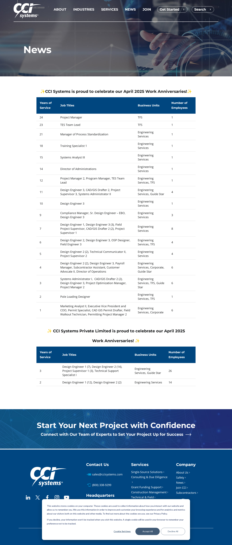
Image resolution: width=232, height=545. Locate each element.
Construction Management (149, 492)
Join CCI (181, 488)
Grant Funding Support (146, 487)
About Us (182, 472)
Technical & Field (142, 497)
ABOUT (60, 9)
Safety (180, 477)
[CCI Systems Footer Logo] (48, 468)
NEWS (130, 9)
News (180, 482)
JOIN (147, 9)
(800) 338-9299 (101, 485)
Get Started (169, 9)
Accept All (148, 531)
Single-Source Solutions (147, 472)
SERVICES (109, 9)
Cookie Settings (122, 531)
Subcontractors (186, 493)
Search (200, 9)
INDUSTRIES (83, 9)
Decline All (173, 531)
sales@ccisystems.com (107, 474)
